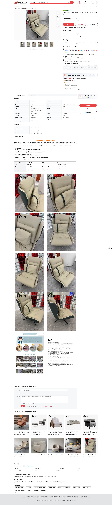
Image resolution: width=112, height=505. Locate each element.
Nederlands (58, 497)
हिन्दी (71, 497)
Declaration (68, 500)
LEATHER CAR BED (17, 470)
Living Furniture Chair (86, 487)
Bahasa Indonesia (88, 497)
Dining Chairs (17, 481)
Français (40, 497)
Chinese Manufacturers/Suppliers (42, 496)
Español (32, 497)
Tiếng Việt (82, 497)
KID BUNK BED (79, 468)
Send (23, 406)
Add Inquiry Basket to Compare (37, 49)
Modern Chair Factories (19, 487)
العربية (62, 497)
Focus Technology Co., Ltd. (48, 500)
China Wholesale (51, 496)
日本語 (69, 497)
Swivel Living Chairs (44, 481)
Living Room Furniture (24, 8)
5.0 (83, 97)
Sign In (65, 89)
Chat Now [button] (93, 24)
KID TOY (36, 470)
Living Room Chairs (33, 8)
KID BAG (78, 470)
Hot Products (27, 496)
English (29, 497)
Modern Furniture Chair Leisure (33, 490)
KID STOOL (58, 470)
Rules (97, 6)
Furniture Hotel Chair (76, 487)
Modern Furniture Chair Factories (64, 487)
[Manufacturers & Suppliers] (20, 2)
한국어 (65, 497)
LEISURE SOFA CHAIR (60, 468)
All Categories (18, 6)
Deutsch (54, 497)
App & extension (84, 6)
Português (36, 497)
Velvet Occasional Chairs (55, 481)
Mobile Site (81, 496)
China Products (33, 496)
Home (15, 8)
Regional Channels (70, 496)
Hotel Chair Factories (52, 487)
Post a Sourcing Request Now (46, 406)
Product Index (76, 496)
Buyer (71, 6)
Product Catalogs (30, 466)
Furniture (18, 8)
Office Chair (24, 481)
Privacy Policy (73, 500)
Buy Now (68, 24)
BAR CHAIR (16, 468)
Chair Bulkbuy (43, 490)
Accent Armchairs (65, 481)
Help (77, 6)
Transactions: (81, 78)
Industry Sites (63, 496)
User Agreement (62, 500)
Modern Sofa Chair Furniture (20, 490)
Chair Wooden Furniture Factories (40, 487)
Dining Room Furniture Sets (34, 481)
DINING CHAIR (37, 468)
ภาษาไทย (75, 497)
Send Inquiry (80, 24)
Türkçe (79, 497)
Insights (85, 496)
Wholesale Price (57, 496)
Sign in (97, 3)
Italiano (50, 497)
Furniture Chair (28, 487)
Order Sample (83, 27)
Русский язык (45, 497)
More (15, 492)
